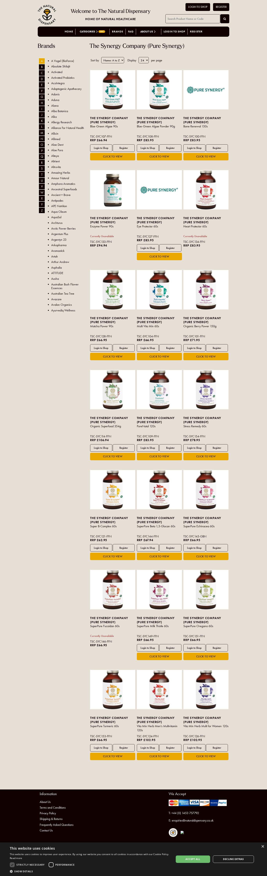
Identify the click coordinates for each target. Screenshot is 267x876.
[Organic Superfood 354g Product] (112, 389)
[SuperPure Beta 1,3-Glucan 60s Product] (159, 489)
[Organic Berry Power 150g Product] (206, 289)
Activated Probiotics (62, 78)
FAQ (131, 31)
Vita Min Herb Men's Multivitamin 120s (157, 728)
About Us (45, 802)
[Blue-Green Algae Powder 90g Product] (159, 89)
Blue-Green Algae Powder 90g (156, 126)
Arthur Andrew (60, 262)
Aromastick (58, 251)
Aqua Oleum (59, 212)
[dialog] (133, 859)
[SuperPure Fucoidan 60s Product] (112, 589)
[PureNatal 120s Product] (159, 389)
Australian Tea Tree (62, 293)
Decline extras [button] (233, 859)
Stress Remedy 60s (194, 426)
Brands (117, 31)
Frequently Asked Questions (56, 825)
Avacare (56, 299)
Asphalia (56, 267)
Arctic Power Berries (63, 228)
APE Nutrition (59, 206)
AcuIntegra (58, 83)
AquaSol (56, 217)
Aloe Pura (57, 150)
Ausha (55, 279)
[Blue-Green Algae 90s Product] (112, 89)
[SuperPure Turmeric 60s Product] (112, 689)
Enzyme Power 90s (102, 226)
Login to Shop (197, 7)
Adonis (55, 94)
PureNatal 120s (146, 426)
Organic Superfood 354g (105, 426)
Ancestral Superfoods (64, 189)
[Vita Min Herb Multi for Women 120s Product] (206, 689)
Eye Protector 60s (147, 226)
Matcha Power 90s (101, 326)
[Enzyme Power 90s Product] (112, 189)
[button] (89, 871)
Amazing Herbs (60, 172)
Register (221, 7)
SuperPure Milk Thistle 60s (153, 626)
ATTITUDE (57, 273)
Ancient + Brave (61, 195)
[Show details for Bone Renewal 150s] (206, 89)
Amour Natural (60, 178)
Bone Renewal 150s (195, 126)
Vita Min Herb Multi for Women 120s (205, 726)
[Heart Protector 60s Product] (206, 189)
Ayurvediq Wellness (63, 310)
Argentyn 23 (58, 239)
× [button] (262, 846)
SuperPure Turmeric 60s (104, 726)
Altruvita (56, 167)
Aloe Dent (57, 145)
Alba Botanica (59, 111)
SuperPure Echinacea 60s (199, 526)
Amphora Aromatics (63, 184)
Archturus (57, 223)
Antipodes (57, 200)
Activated (56, 72)
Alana (54, 105)
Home (69, 31)
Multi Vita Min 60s (148, 326)
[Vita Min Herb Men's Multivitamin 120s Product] (159, 689)
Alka (54, 117)
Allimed (55, 139)
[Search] (224, 18)
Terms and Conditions (53, 807)
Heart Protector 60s (195, 226)
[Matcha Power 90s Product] (112, 289)
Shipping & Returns (51, 819)
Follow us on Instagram (173, 832)
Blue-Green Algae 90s (104, 126)
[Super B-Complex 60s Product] (112, 489)
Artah (54, 256)
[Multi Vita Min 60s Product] (159, 289)
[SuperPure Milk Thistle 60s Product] (159, 589)
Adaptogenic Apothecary (66, 89)
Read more (16, 858)
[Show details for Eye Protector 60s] (159, 189)
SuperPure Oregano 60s (198, 626)
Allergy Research (61, 122)
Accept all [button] (192, 859)
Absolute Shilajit (60, 66)
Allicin (54, 133)
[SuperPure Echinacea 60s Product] (206, 489)
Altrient (55, 161)
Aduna (55, 100)
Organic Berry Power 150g (199, 326)
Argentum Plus (59, 234)
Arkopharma (58, 245)
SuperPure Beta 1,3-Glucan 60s (156, 526)
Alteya (55, 156)
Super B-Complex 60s (103, 526)
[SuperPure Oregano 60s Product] (206, 589)
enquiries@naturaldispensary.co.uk (192, 820)
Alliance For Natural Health (67, 128)
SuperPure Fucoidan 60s (105, 626)
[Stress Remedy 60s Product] (206, 389)
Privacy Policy (48, 813)
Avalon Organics (61, 305)
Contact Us (46, 830)
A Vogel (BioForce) (62, 61)
